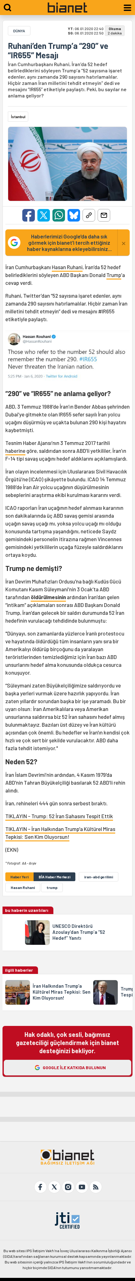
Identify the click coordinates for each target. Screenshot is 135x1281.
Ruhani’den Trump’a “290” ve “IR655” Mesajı (58, 50)
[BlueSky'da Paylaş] (74, 215)
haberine (15, 450)
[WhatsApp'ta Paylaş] (58, 215)
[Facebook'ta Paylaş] (28, 215)
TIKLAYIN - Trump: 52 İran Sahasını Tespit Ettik (59, 816)
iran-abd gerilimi (98, 877)
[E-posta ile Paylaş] (104, 215)
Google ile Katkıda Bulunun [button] (74, 1067)
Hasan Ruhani (67, 267)
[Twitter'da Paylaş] (43, 215)
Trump (113, 275)
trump (51, 887)
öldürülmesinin (48, 597)
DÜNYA (19, 31)
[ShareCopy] (89, 215)
